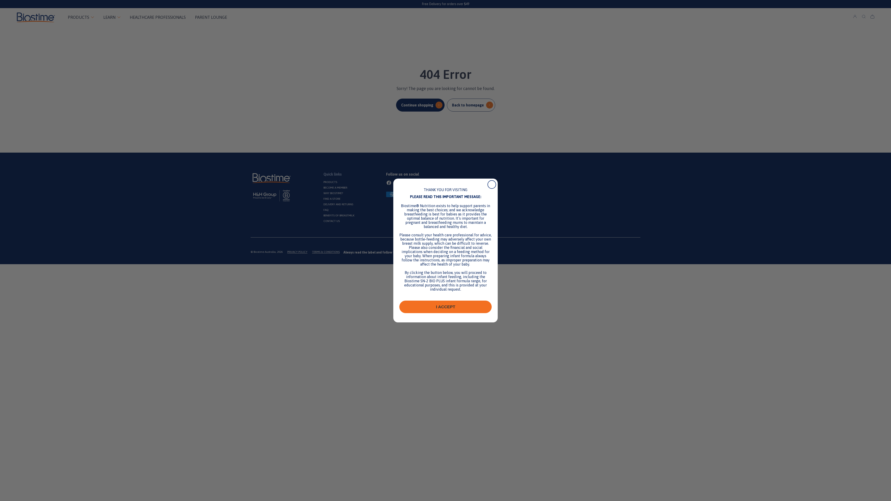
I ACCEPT (445, 307)
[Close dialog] (492, 184)
